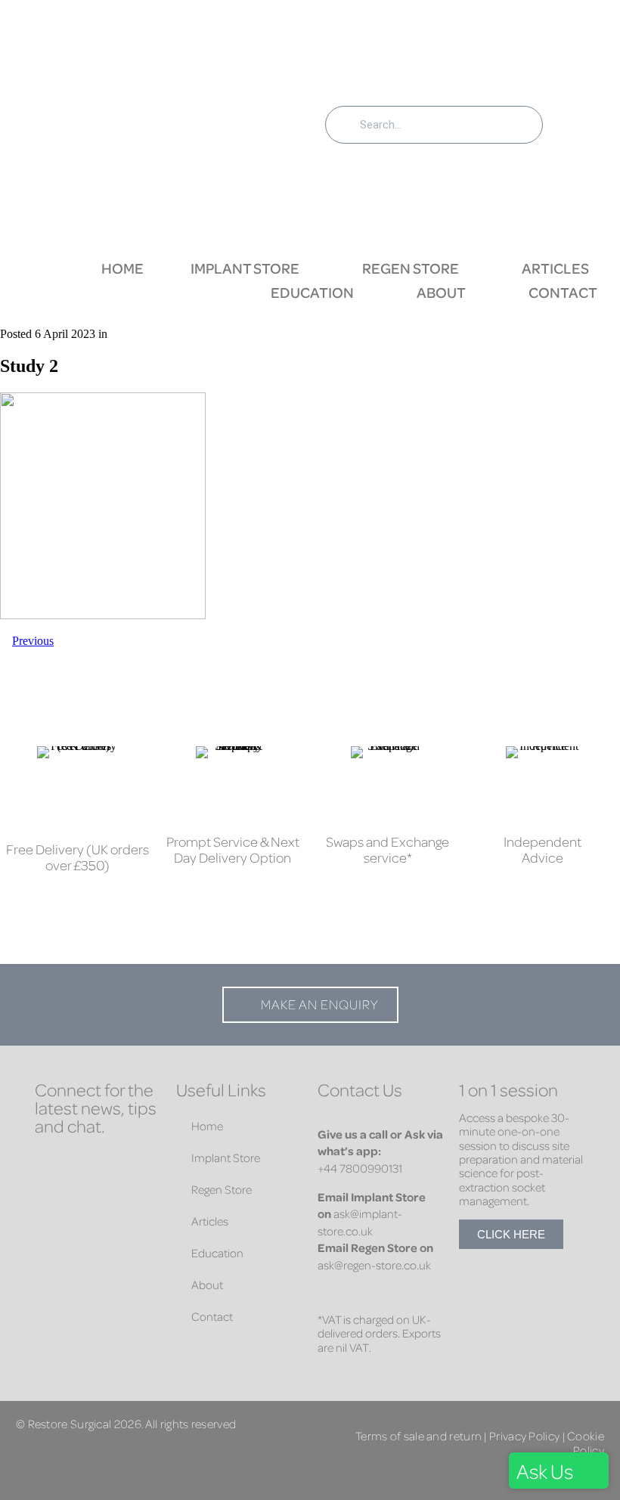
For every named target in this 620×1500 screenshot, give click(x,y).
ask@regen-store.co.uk (374, 1264)
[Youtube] (95, 1195)
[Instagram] (50, 1195)
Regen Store (410, 268)
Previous (33, 640)
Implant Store (245, 268)
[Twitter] (141, 1165)
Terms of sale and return (418, 1435)
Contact (563, 292)
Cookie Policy (585, 1442)
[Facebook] (50, 1165)
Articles (555, 268)
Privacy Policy (524, 1435)
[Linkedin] (95, 1165)
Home (122, 268)
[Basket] (582, 122)
